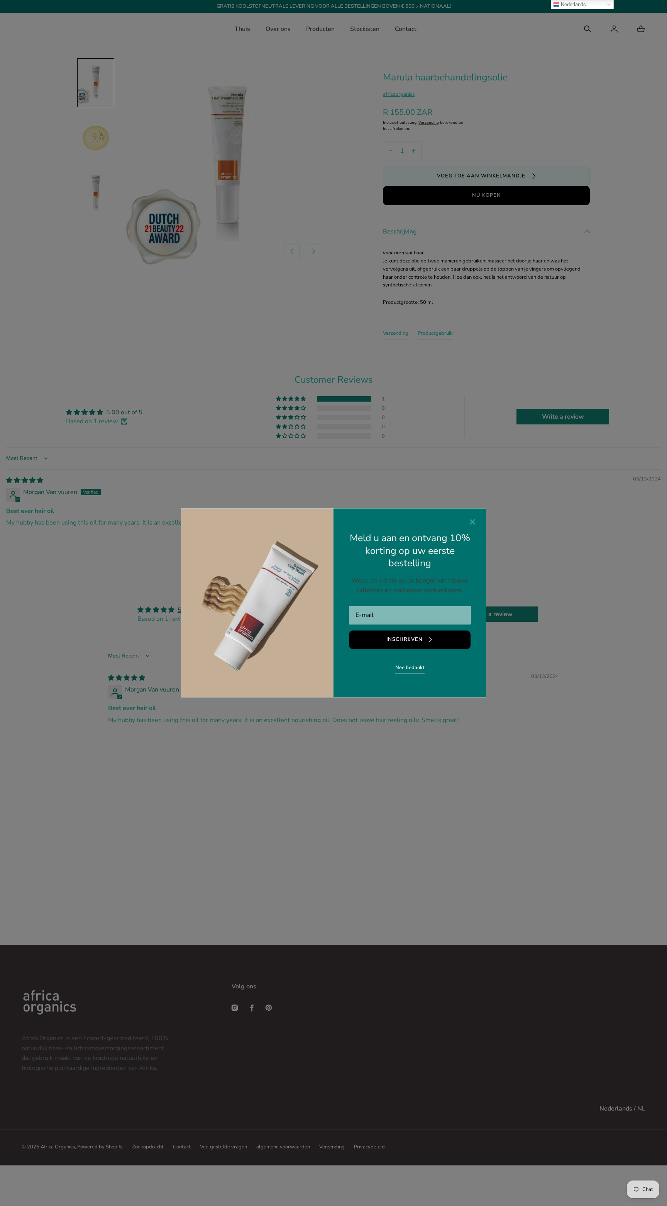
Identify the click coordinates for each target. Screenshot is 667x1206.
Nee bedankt (410, 667)
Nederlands (572, 4)
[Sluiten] (472, 523)
